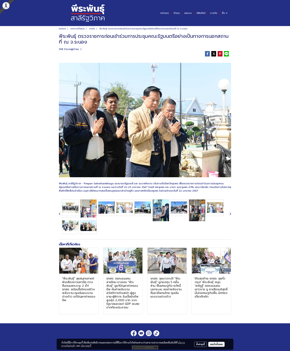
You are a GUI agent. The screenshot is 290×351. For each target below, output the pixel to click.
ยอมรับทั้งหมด (216, 344)
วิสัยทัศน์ (200, 13)
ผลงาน (188, 13)
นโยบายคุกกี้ (86, 345)
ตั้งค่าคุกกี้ (200, 344)
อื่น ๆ (224, 13)
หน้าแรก (164, 13)
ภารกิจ (213, 13)
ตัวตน (177, 13)
